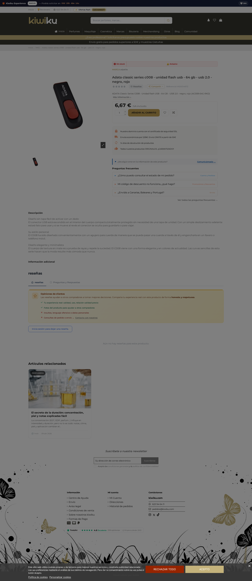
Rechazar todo (165, 569)
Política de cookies (38, 577)
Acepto (204, 569)
